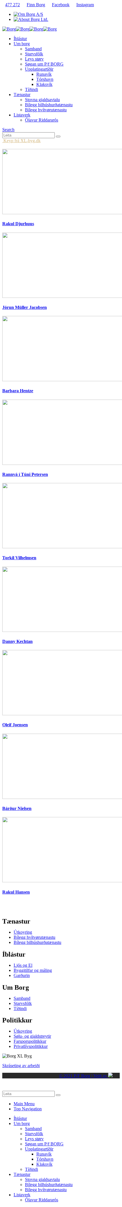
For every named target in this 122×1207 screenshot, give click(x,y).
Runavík (44, 74)
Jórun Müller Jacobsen (24, 307)
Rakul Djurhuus (18, 223)
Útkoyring (23, 932)
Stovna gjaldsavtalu (42, 99)
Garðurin (22, 975)
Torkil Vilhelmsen (19, 557)
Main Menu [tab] (24, 1103)
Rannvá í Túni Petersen (25, 474)
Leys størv (34, 59)
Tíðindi (31, 89)
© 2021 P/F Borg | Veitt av (83, 1075)
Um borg (22, 43)
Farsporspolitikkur (30, 1041)
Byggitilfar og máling (33, 970)
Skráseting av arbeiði (21, 1065)
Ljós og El (23, 965)
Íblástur (20, 38)
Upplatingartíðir (39, 69)
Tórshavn (44, 79)
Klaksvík (44, 84)
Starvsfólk (34, 53)
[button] (8, 129)
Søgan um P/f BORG (44, 64)
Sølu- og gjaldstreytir (32, 1036)
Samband (33, 48)
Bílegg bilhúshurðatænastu (49, 104)
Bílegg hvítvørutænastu (46, 109)
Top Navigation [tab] (28, 1108)
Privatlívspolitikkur (31, 1046)
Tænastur (22, 94)
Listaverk (22, 114)
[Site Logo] (29, 29)
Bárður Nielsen (16, 808)
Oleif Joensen (15, 724)
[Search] (58, 136)
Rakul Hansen (16, 892)
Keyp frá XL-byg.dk (21, 140)
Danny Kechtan (17, 641)
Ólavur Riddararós (41, 120)
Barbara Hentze (17, 390)
